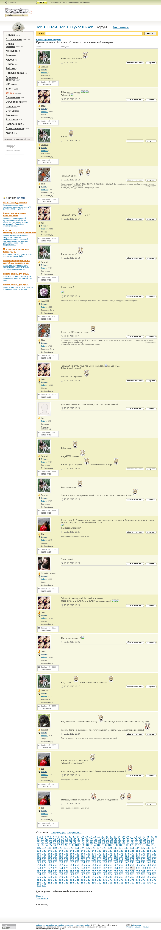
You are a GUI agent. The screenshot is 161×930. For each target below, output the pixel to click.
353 (132, 877)
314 (39, 874)
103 (88, 845)
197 (121, 856)
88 (140, 842)
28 (135, 836)
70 (66, 842)
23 (115, 836)
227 (44, 862)
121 (66, 848)
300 (83, 871)
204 (39, 859)
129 (110, 848)
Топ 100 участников (76, 27)
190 (83, 856)
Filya (43, 184)
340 (61, 877)
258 (94, 865)
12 (70, 836)
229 (55, 862)
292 (39, 871)
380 (39, 882)
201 (143, 856)
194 (105, 856)
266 (138, 865)
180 (149, 853)
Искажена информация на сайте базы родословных (16, 261)
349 (110, 877)
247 (154, 862)
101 (77, 845)
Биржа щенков (10, 45)
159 (154, 850)
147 (88, 850)
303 (99, 871)
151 (110, 850)
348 (105, 877)
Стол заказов (14, 39)
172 (105, 853)
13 (74, 836)
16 (86, 836)
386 (72, 882)
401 (154, 882)
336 (39, 877)
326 (105, 874)
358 (39, 879)
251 (55, 865)
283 (110, 868)
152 (116, 850)
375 (132, 879)
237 (99, 862)
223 (143, 859)
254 (72, 865)
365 (77, 879)
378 (149, 879)
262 (116, 865)
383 (55, 882)
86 (132, 842)
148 (94, 850)
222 (138, 859)
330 (127, 874)
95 (50, 845)
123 (77, 848)
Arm (42, 418)
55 (123, 839)
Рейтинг (11, 68)
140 (50, 850)
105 (99, 845)
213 (88, 859)
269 (154, 865)
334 (149, 874)
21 (106, 836)
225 (154, 859)
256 (83, 865)
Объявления (14, 102)
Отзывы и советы (12, 78)
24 (119, 836)
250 (50, 865)
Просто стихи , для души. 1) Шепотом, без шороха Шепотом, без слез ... (18, 288)
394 (116, 882)
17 (90, 836)
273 (55, 868)
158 (149, 850)
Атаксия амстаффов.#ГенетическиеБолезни (21, 231)
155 (132, 850)
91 (152, 842)
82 (115, 842)
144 (72, 850)
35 (42, 839)
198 (127, 856)
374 (127, 879)
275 (66, 868)
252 (61, 865)
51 (107, 839)
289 (144, 868)
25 (123, 836)
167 (77, 853)
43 (74, 839)
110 (126, 845)
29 (139, 836)
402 (39, 885)
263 (121, 865)
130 (115, 848)
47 (91, 839)
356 (149, 877)
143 (66, 850)
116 (39, 848)
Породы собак (15, 73)
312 (149, 871)
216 (105, 859)
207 (55, 859)
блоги (21, 198)
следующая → (74, 832)
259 (99, 865)
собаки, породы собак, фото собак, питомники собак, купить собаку (63, 925)
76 (91, 842)
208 (61, 859)
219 (121, 859)
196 (116, 856)
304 (105, 871)
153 (121, 850)
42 (70, 839)
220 (127, 859)
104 (93, 845)
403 (44, 885)
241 (121, 862)
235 (88, 862)
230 (61, 862)
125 (88, 848)
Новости (11, 106)
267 (143, 865)
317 (55, 874)
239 (110, 862)
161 (44, 853)
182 (39, 856)
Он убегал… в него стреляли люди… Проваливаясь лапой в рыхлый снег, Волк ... (18, 278)
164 (61, 853)
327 (110, 874)
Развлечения (14, 124)
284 (116, 868)
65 (46, 842)
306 (116, 871)
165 (66, 853)
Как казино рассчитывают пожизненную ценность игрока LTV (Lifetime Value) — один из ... (17, 207)
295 (55, 871)
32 (151, 836)
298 (72, 871)
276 (72, 868)
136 (148, 848)
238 (105, 862)
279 (88, 868)
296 (61, 871)
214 (94, 859)
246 (149, 862)
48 (95, 839)
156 (138, 850)
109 (121, 845)
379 (154, 879)
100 (71, 845)
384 (61, 882)
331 (132, 874)
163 (55, 853)
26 (127, 836)
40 (62, 839)
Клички (10, 115)
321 (77, 874)
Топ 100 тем (46, 27)
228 (50, 862)
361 (55, 879)
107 (110, 845)
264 (127, 865)
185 (55, 856)
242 (127, 862)
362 (61, 879)
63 (38, 842)
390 (94, 882)
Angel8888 (45, 301)
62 (152, 839)
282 (105, 868)
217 (110, 859)
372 (116, 879)
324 (94, 874)
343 (77, 877)
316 (50, 874)
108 (115, 845)
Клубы (10, 59)
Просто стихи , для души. (16, 274)
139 (44, 850)
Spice (43, 106)
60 (144, 839)
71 (70, 842)
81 (111, 842)
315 (44, 874)
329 (121, 874)
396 (127, 882)
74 (83, 842)
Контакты (19, 139)
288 (138, 868)
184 (50, 856)
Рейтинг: (44, 72)
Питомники (13, 97)
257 (88, 865)
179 (143, 853)
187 (66, 856)
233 (77, 862)
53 (115, 839)
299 (77, 871)
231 (66, 862)
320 (72, 874)
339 (55, 877)
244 (138, 862)
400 (149, 882)
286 (127, 868)
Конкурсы (12, 50)
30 (143, 836)
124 (82, 848)
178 (138, 853)
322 (83, 874)
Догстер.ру (136, 925)
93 (42, 845)
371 (110, 879)
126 (93, 848)
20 (102, 836)
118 (49, 848)
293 (44, 871)
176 (127, 853)
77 (95, 842)
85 (128, 842)
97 (58, 845)
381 (44, 882)
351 (121, 877)
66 (50, 842)
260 (105, 865)
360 (50, 879)
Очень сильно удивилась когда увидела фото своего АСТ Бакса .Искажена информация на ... (16, 267)
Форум (10, 93)
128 (104, 848)
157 (143, 850)
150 (105, 850)
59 (140, 839)
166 (72, 853)
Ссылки (138, 927)
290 (149, 868)
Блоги (9, 88)
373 (121, 879)
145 (77, 850)
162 (50, 853)
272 (50, 868)
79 (103, 842)
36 (46, 839)
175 (121, 853)
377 (143, 879)
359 (44, 879)
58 (136, 839)
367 (88, 879)
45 (83, 839)
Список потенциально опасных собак (14, 214)
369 (99, 879)
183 (44, 856)
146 (83, 850)
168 (83, 853)
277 (77, 868)
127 (99, 848)
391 (99, 882)
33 (156, 836)
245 (143, 862)
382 (50, 882)
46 (87, 839)
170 (94, 853)
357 (154, 877)
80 (107, 842)
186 (61, 856)
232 (72, 862)
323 (88, 874)
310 (138, 871)
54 (119, 839)
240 (116, 862)
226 (39, 862)
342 (72, 877)
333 (143, 874)
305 (110, 871)
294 (50, 871)
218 (116, 859)
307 (121, 871)
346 (94, 877)
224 (149, 859)
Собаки (10, 35)
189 (77, 856)
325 (99, 874)
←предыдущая (58, 832)
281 (99, 868)
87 (136, 842)
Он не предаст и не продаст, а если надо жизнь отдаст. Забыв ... (17, 255)
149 (99, 850)
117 (44, 848)
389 (88, 882)
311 (143, 871)
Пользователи (15, 128)
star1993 (44, 729)
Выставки (12, 119)
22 (111, 836)
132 (126, 848)
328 (116, 874)
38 (54, 839)
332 (138, 874)
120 (60, 848)
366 (83, 879)
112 (137, 845)
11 (66, 836)
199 (132, 856)
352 (127, 877)
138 (39, 850)
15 (82, 836)
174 (116, 853)
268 (149, 865)
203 (154, 856)
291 (155, 868)
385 (66, 882)
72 (74, 842)
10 (62, 836)
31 (147, 836)
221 (132, 859)
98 (62, 845)
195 (110, 856)
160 (39, 853)
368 (94, 879)
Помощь (146, 927)
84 (123, 842)
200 (138, 856)
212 (82, 859)
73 (79, 842)
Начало (39, 896)
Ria (42, 534)
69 (62, 842)
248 (39, 865)
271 (44, 868)
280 (94, 868)
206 (50, 859)
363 (66, 879)
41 (66, 839)
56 (128, 839)
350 (116, 877)
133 (132, 848)
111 (132, 845)
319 (66, 874)
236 (94, 862)
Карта (9, 132)
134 (137, 848)
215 (99, 859)
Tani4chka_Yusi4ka (48, 573)
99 (66, 845)
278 (83, 868)
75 (87, 842)
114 (148, 845)
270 (39, 868)
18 (94, 836)
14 (78, 836)
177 (132, 853)
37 (50, 839)
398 (138, 882)
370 (105, 879)
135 (143, 848)
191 (88, 856)
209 (66, 859)
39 (58, 839)
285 (121, 868)
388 (83, 882)
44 (79, 839)
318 (61, 874)
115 (153, 845)
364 (72, 879)
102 (82, 845)
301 (88, 871)
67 (54, 842)
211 (77, 859)
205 (44, 859)
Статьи (10, 110)
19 (98, 836)
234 (83, 862)
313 (154, 871)
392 (105, 882)
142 (61, 850)
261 (110, 865)
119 (55, 848)
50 (103, 839)
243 (132, 862)
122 (71, 848)
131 (121, 848)
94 (46, 845)
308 (127, 871)
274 (61, 868)
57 (132, 839)
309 (132, 871)
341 (66, 877)
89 (144, 842)
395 (121, 882)
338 (50, 877)
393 (110, 882)
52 (111, 839)
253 (66, 865)
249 (44, 865)
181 (154, 853)
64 (42, 842)
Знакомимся (121, 27)
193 (99, 856)
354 (138, 877)
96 (54, 845)
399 (143, 882)
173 (110, 853)
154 (127, 850)
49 (99, 839)
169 (88, 853)
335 (154, 874)
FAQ (28, 139)
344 (83, 877)
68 (58, 842)
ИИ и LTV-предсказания (15, 202)
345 (88, 877)
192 (94, 856)
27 (131, 836)
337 (44, 877)
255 (77, 865)
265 (132, 865)
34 (38, 839)
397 (132, 882)
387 (77, 882)
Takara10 (44, 66)
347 (99, 877)
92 (38, 845)
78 (99, 842)
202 (149, 856)
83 (119, 842)
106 (104, 845)
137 (154, 848)
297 (66, 871)
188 (72, 856)
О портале (12, 2)
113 (142, 845)
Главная (9, 139)
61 (148, 839)
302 (94, 871)
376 (138, 879)
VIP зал (10, 84)
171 (99, 853)
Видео (10, 64)
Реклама (11, 55)
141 (55, 850)
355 (143, 877)
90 (148, 842)
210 (72, 859)
